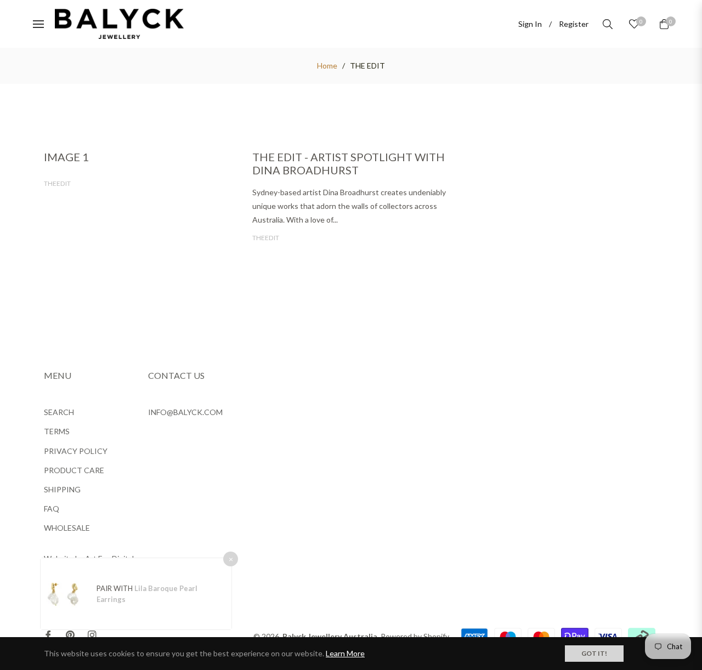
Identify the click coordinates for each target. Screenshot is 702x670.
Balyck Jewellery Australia (329, 636)
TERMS (57, 431)
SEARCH (59, 412)
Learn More (345, 653)
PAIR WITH (115, 588)
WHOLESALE (67, 527)
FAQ (51, 508)
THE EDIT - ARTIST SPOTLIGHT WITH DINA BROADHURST (348, 163)
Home (327, 65)
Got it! (594, 653)
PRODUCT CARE (74, 470)
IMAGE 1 (66, 156)
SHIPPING (62, 489)
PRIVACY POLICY (75, 451)
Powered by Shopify (415, 636)
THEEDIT (57, 183)
